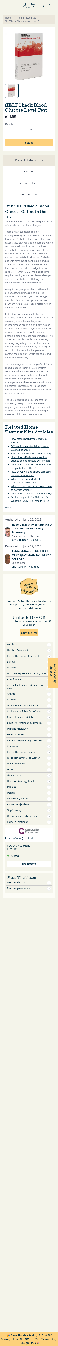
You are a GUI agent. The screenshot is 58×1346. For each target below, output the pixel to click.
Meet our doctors (16, 882)
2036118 (36, 540)
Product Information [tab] (29, 160)
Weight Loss (13, 644)
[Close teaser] (47, 688)
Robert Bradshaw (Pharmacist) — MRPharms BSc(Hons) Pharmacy (32, 528)
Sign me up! (29, 632)
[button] (53, 673)
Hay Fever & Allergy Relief (20, 781)
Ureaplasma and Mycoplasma (22, 816)
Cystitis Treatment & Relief (20, 717)
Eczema (11, 661)
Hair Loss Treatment (17, 650)
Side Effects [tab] (29, 194)
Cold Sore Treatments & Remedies (24, 722)
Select (29, 142)
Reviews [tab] (29, 171)
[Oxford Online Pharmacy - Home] (29, 6)
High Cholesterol (15, 734)
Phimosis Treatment (17, 821)
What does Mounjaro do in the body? (31, 493)
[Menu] (7, 5)
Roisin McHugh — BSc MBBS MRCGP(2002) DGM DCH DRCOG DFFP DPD (32, 555)
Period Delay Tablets (17, 798)
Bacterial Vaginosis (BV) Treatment (24, 740)
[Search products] (42, 5)
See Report (29, 863)
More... (9, 507)
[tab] (11, 90)
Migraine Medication (17, 728)
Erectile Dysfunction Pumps (21, 752)
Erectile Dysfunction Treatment (23, 656)
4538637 (34, 566)
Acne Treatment (15, 679)
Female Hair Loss (16, 763)
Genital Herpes (14, 775)
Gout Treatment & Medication (22, 705)
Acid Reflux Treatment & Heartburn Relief (25, 687)
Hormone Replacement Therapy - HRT (26, 673)
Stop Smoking (14, 810)
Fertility (11, 769)
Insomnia (12, 786)
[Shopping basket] (50, 5)
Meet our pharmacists (18, 888)
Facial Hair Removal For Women (23, 757)
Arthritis (11, 693)
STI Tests (11, 699)
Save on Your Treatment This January (31, 453)
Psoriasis (11, 667)
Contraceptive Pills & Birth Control (24, 711)
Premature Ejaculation (18, 804)
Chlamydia (12, 746)
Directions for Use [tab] (29, 183)
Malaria (11, 792)
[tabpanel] (29, 56)
